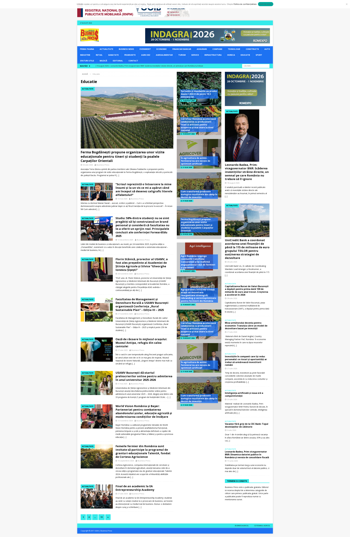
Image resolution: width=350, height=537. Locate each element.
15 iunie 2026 (232, 461)
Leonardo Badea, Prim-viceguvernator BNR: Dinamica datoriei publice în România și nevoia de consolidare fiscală (247, 454)
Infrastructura (213, 55)
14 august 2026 (189, 100)
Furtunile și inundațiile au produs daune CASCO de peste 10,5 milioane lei (199, 94)
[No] (346, 4)
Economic (161, 49)
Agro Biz (145, 55)
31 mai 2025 (122, 383)
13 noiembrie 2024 (125, 420)
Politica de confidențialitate (245, 4)
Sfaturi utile (87, 60)
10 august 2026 (189, 134)
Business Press (103, 165)
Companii (217, 49)
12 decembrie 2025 (125, 240)
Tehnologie (234, 49)
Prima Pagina (87, 49)
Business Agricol (242, 526)
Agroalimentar (164, 55)
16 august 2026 (189, 271)
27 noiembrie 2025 (125, 314)
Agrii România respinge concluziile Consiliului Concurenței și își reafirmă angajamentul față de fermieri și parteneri (198, 262)
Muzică (103, 60)
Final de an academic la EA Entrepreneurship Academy (135, 488)
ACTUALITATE (106, 49)
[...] (226, 196)
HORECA (231, 55)
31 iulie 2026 (187, 167)
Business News (126, 49)
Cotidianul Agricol (262, 526)
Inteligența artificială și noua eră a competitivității (244, 394)
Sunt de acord (265, 4)
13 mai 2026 (122, 199)
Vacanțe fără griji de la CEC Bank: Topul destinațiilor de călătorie (246, 425)
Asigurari (202, 49)
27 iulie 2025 (123, 350)
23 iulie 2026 (232, 399)
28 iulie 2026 (232, 262)
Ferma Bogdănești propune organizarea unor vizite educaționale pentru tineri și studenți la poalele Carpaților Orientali (122, 156)
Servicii (195, 55)
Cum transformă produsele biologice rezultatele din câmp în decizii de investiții (199, 194)
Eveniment (145, 49)
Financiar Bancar (181, 49)
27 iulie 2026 (232, 332)
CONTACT (133, 60)
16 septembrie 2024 (126, 460)
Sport (259, 55)
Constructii (252, 49)
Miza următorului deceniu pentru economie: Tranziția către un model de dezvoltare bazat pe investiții (246, 325)
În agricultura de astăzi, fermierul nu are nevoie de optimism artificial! (195, 160)
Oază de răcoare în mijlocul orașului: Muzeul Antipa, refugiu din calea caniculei (141, 342)
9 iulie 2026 (231, 430)
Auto (267, 49)
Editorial (118, 60)
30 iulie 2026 (88, 165)
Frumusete (130, 55)
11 (101, 517)
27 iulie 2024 (123, 493)
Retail (99, 55)
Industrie (85, 55)
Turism (182, 55)
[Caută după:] (255, 66)
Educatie (245, 55)
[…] (117, 175)
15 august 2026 (189, 305)
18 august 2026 (233, 183)
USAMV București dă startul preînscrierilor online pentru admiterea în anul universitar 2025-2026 (144, 376)
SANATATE (113, 55)
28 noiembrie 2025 (125, 273)
